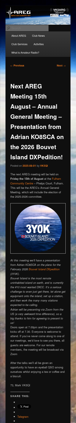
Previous (17, 65)
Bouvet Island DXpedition (44, 269)
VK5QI (44, 166)
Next (61, 65)
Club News (38, 35)
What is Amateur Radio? (25, 52)
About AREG (18, 35)
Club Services (19, 44)
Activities (39, 44)
